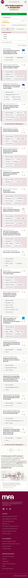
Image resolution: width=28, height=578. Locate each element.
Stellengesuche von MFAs (9, 519)
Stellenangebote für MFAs (9, 516)
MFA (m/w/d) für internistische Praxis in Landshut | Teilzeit (11, 67)
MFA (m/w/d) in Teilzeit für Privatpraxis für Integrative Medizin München (10, 151)
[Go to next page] (21, 450)
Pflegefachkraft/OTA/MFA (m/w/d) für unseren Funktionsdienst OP (11, 360)
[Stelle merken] (22, 53)
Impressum (5, 561)
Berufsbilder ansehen (8, 487)
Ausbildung (21, 29)
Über (8, 556)
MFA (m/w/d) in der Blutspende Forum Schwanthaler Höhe (11, 412)
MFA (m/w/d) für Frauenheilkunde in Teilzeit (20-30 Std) (10, 130)
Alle (8, 29)
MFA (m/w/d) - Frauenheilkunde (11, 252)
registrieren (19, 462)
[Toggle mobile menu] (25, 2)
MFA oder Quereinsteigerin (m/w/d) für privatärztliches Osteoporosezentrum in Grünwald (11, 233)
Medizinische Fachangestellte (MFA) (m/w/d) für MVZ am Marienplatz (11, 174)
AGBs (3, 566)
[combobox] (13, 42)
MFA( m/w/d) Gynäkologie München (9, 191)
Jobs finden (15, 14)
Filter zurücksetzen (22, 45)
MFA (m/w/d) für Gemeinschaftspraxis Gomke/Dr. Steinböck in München (10, 295)
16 (18, 450)
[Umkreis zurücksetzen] (25, 21)
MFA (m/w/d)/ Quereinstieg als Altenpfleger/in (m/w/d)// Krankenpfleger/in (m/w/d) (11, 52)
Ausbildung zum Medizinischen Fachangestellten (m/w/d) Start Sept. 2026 (11, 344)
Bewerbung (5, 523)
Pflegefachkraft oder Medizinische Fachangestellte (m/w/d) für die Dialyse (11, 397)
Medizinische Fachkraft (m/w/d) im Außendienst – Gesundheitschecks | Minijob (11, 87)
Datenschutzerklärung (8, 563)
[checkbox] (2, 34)
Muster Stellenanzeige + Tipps (10, 543)
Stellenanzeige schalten (9, 541)
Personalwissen (6, 546)
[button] (14, 17)
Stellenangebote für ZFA (9, 531)
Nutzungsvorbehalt (7, 568)
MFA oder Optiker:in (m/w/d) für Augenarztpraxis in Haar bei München (11, 107)
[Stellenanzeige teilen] (24, 53)
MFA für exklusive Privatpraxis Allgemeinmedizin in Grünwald (11, 210)
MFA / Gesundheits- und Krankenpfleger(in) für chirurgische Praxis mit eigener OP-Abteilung (11, 321)
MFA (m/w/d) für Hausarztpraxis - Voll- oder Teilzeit (11, 273)
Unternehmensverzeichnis (9, 528)
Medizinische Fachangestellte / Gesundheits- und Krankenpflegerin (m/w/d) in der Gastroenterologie (11, 432)
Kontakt (4, 559)
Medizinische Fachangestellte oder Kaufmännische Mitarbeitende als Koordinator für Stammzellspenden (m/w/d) (11, 379)
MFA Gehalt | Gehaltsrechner (10, 526)
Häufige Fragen (6, 533)
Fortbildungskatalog (8, 521)
